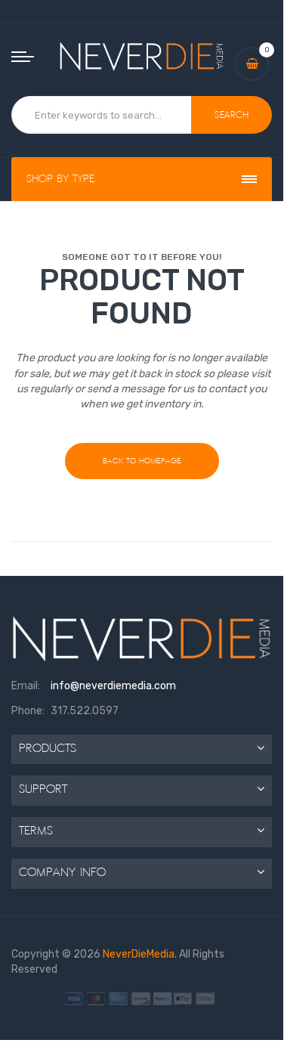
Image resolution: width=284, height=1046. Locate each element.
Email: (25, 685)
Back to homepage (142, 461)
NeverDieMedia (138, 954)
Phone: (28, 710)
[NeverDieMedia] (142, 56)
